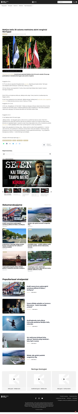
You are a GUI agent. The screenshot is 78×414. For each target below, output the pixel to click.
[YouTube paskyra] (42, 398)
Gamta (30, 208)
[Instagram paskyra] (39, 398)
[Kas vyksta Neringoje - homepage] (6, 2)
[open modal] (76, 2)
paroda (26, 84)
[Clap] (44, 145)
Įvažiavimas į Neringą (60, 398)
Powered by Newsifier (39, 409)
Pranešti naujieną (64, 396)
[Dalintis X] (10, 144)
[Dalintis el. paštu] (19, 144)
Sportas (29, 326)
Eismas (4, 208)
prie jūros (5, 124)
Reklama (21, 5)
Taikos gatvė (19, 140)
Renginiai (10, 5)
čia (19, 137)
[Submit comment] (50, 154)
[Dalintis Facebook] (7, 144)
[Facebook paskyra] (35, 398)
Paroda (14, 140)
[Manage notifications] (76, 412)
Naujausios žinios (73, 396)
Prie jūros (26, 140)
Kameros (16, 5)
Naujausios (4, 5)
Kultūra (4, 252)
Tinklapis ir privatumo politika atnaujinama (67, 400)
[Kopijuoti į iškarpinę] (16, 144)
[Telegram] (13, 144)
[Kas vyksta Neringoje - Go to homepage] (6, 397)
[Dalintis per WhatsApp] (3, 144)
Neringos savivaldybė (20, 34)
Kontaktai (75, 398)
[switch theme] (74, 2)
